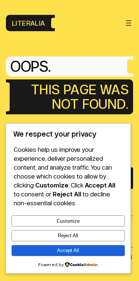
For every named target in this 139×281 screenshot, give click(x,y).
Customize (68, 221)
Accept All (68, 250)
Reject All (68, 235)
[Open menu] (128, 23)
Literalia (28, 23)
